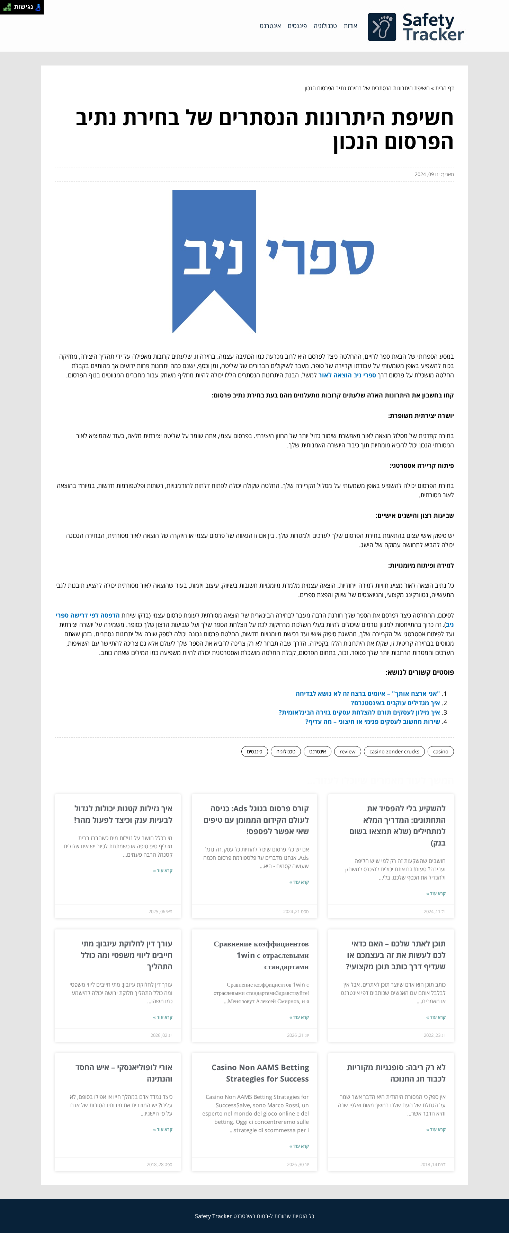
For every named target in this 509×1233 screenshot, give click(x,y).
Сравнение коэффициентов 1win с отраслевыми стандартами (261, 954)
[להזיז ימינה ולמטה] (9, 9)
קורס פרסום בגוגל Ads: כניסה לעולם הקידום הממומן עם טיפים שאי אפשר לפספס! (256, 819)
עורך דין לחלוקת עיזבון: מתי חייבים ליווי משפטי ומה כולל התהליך (126, 954)
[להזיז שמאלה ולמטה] (5, 9)
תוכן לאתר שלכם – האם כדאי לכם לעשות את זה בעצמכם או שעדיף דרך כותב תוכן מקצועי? (396, 954)
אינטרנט (270, 25)
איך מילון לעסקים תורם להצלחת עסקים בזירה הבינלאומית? (359, 712)
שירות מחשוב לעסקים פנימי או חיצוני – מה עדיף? (372, 721)
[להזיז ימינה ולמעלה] (9, 5)
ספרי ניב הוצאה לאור (347, 375)
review (348, 751)
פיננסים (297, 25)
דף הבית (444, 88)
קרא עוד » (436, 893)
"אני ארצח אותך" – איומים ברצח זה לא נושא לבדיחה (368, 693)
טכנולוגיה (325, 25)
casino (440, 751)
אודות (350, 25)
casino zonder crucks (394, 751)
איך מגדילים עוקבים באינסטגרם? (395, 703)
